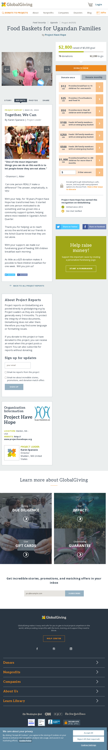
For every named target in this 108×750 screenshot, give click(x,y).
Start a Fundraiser (81, 268)
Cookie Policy (25, 740)
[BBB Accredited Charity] (55, 723)
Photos (33, 100)
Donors (8, 663)
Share (46, 100)
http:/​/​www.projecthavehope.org (18, 438)
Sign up (14, 387)
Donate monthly (94, 77)
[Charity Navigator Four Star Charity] (33, 722)
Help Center (54, 638)
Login (98, 4)
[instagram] (54, 648)
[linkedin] (71, 648)
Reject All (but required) (88, 739)
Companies (63, 12)
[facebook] (37, 648)
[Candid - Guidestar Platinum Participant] (43, 722)
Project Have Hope (55, 34)
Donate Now (81, 68)
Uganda (54, 22)
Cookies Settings (88, 745)
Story (7, 100)
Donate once (68, 77)
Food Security (39, 22)
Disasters (78, 12)
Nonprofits (48, 12)
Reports (20, 100)
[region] (53, 738)
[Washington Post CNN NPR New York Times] (54, 715)
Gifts (103, 12)
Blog (89, 12)
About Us (10, 691)
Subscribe (74, 593)
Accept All (88, 733)
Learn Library (14, 701)
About (35, 12)
